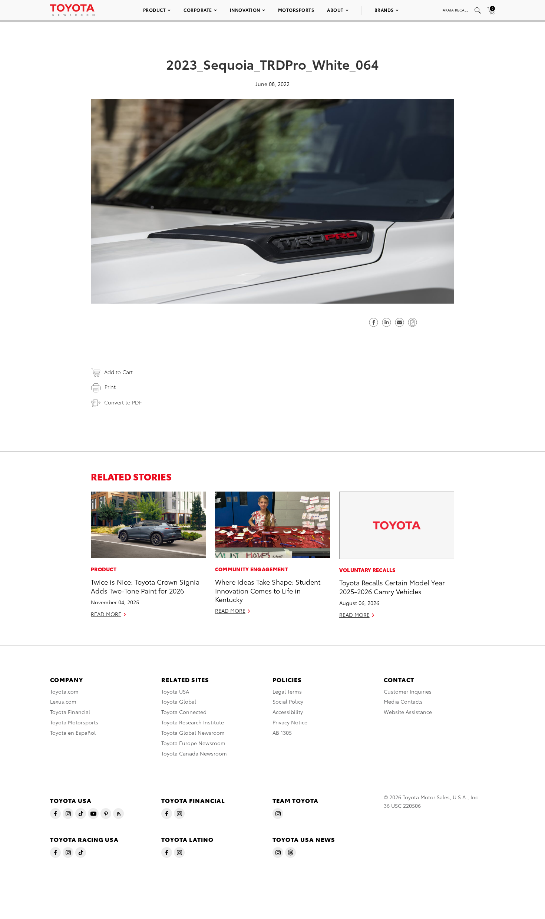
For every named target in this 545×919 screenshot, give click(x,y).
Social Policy (287, 701)
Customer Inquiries (408, 691)
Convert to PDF (123, 402)
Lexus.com (63, 701)
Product (154, 10)
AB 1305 (282, 732)
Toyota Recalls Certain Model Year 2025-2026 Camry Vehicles (392, 586)
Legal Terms (287, 691)
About (335, 10)
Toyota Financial (70, 711)
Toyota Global (178, 701)
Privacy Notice (289, 722)
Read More (106, 614)
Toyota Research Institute (192, 722)
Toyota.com (64, 691)
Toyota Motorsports (74, 722)
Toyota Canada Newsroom (194, 753)
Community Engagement (251, 569)
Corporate (198, 10)
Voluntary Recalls (367, 569)
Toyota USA (175, 691)
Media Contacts (403, 701)
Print (110, 386)
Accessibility (287, 711)
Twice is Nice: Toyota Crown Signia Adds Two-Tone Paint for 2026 (145, 586)
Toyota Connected (184, 711)
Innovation (245, 10)
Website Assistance (408, 711)
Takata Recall (454, 10)
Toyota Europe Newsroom (193, 743)
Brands (384, 10)
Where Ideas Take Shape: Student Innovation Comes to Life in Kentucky (267, 590)
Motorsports (296, 10)
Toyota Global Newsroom (193, 732)
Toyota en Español (73, 732)
